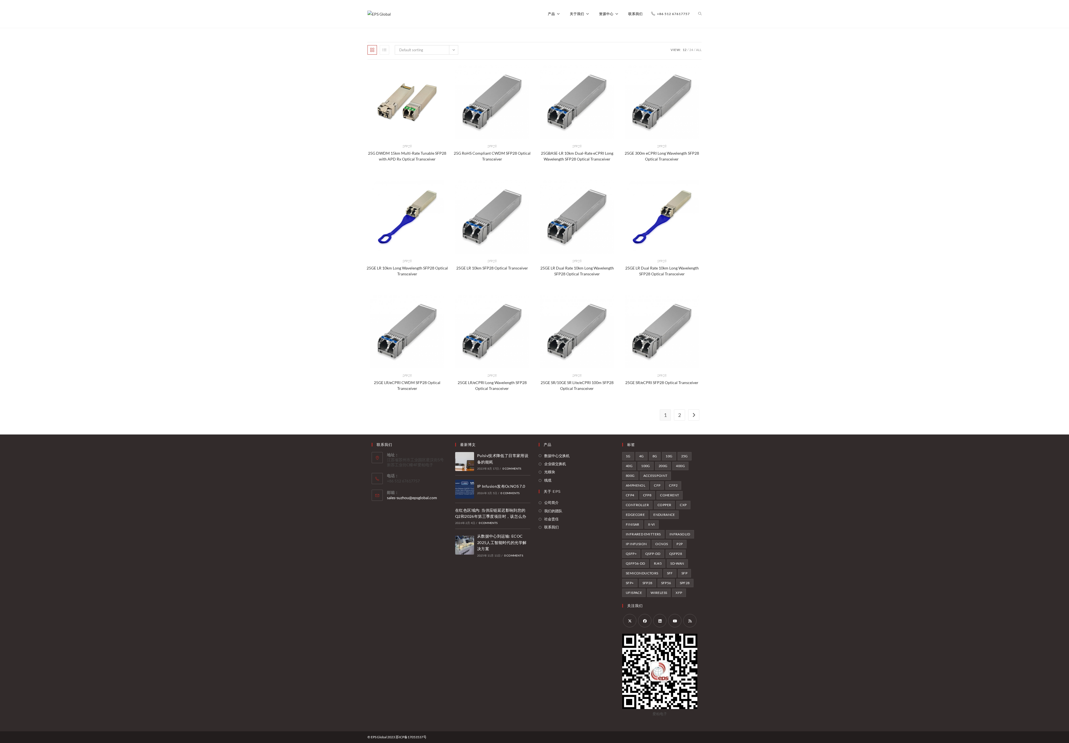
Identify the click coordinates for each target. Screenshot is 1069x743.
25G (684, 456)
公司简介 (551, 502)
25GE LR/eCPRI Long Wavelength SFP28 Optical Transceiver (492, 385)
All (699, 50)
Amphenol (635, 485)
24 (691, 50)
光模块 (549, 472)
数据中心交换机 (557, 455)
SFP (684, 573)
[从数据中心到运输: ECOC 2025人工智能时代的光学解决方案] (464, 545)
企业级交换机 (555, 464)
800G (630, 476)
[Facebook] (644, 620)
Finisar (632, 524)
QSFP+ (631, 554)
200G (663, 466)
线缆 (547, 480)
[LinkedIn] (659, 620)
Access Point (655, 476)
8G (655, 456)
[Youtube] (674, 620)
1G (628, 456)
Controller (637, 505)
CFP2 (673, 485)
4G (641, 456)
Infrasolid (680, 534)
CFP (657, 485)
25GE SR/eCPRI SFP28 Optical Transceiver (661, 382)
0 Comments (511, 468)
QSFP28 (675, 554)
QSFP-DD (653, 554)
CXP (683, 505)
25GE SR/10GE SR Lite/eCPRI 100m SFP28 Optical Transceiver (577, 385)
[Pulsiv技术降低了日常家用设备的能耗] (464, 461)
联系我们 (551, 527)
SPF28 (685, 583)
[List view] (384, 50)
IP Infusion (636, 544)
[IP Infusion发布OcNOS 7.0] (464, 489)
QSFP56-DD (635, 563)
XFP (679, 593)
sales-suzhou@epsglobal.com (412, 497)
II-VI (651, 524)
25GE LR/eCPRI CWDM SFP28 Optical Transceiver (407, 385)
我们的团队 (553, 511)
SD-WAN (677, 563)
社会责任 (551, 519)
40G (629, 466)
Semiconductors (642, 573)
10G (669, 456)
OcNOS (661, 544)
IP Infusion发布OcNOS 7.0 (501, 486)
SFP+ (630, 583)
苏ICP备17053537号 (411, 737)
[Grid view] (372, 50)
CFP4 (630, 495)
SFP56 (666, 583)
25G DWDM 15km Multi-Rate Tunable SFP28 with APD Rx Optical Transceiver (407, 156)
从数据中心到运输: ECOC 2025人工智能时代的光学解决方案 (502, 542)
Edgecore (635, 515)
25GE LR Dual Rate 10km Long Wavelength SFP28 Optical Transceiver (577, 271)
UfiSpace (634, 593)
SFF (670, 573)
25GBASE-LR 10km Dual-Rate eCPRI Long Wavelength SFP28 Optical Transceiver (577, 156)
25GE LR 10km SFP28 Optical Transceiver (492, 268)
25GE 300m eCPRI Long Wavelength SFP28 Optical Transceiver (662, 156)
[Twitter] (629, 620)
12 (684, 50)
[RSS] (690, 620)
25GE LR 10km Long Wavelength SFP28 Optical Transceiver (407, 271)
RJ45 (658, 563)
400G (680, 466)
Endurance (664, 515)
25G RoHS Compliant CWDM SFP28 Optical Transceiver (492, 156)
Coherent (669, 495)
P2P (679, 544)
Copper (664, 505)
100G (645, 466)
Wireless (659, 593)
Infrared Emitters (643, 534)
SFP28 (407, 146)
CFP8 (647, 495)
